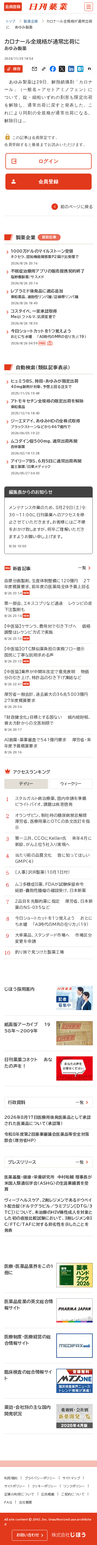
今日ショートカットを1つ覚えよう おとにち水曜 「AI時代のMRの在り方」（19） (53, 921)
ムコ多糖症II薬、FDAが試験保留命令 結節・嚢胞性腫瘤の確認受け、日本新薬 (52, 887)
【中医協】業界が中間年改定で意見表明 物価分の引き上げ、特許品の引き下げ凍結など (46, 675)
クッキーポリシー (44, 1486)
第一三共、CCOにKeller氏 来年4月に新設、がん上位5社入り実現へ (53, 841)
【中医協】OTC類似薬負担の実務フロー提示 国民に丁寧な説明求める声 (47, 652)
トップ (11, 21)
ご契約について (73, 1494)
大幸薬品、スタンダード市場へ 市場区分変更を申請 (53, 938)
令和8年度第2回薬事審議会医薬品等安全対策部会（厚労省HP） (46, 1137)
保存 (16, 69)
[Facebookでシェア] (53, 69)
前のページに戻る (77, 207)
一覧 (82, 568)
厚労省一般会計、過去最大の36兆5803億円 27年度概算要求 (48, 697)
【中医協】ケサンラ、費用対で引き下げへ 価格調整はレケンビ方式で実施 (47, 629)
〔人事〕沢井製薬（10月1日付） (45, 872)
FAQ (8, 1502)
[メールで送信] (34, 69)
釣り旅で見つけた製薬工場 (42, 952)
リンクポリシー (74, 1486)
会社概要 (25, 1502)
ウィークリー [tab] (70, 784)
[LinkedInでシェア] (71, 69)
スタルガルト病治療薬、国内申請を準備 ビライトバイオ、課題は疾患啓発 (53, 801)
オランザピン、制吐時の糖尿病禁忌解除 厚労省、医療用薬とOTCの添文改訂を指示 (53, 821)
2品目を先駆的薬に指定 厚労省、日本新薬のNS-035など (54, 904)
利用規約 (11, 1478)
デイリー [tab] (26, 784)
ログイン (49, 161)
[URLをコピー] (43, 69)
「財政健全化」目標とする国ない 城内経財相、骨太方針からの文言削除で (47, 720)
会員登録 (12, 7)
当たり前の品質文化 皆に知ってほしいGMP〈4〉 (52, 858)
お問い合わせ (27, 1535)
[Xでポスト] (62, 69)
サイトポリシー (14, 1486)
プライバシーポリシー (40, 1478)
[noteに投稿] (89, 69)
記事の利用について (19, 1494)
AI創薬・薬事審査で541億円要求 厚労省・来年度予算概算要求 (47, 743)
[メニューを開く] (88, 6)
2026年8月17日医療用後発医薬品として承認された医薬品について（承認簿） (47, 1120)
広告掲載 (48, 1494)
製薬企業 (31, 21)
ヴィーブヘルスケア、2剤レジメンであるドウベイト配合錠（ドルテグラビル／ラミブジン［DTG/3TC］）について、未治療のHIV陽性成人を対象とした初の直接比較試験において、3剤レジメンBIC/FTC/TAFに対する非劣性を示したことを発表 (48, 1215)
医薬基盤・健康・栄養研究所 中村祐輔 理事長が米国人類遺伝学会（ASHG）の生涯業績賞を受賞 (48, 1183)
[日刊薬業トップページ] (48, 6)
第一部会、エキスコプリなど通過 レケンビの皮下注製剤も (48, 606)
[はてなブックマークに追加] (80, 69)
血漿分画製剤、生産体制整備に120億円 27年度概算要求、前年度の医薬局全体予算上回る (47, 584)
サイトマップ (71, 1478)
